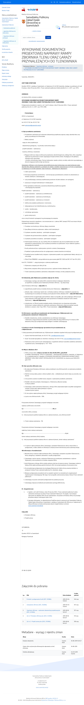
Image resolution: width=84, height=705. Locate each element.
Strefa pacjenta (6, 49)
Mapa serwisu (5, 70)
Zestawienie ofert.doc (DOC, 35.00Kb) (37, 604)
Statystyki (4, 79)
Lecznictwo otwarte (7, 52)
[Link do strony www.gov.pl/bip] (24, 9)
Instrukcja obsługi (6, 76)
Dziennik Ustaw (6, 7)
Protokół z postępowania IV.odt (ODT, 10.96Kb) (39, 599)
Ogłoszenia (5, 46)
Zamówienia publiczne (9, 28)
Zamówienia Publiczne (8, 25)
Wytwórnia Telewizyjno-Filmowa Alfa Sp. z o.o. (53, 700)
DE (57, 2)
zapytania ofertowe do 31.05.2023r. (9, 32)
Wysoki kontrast (76, 2)
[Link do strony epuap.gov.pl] (32, 9)
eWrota (64, 25)
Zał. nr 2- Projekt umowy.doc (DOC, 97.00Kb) (39, 621)
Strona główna (7, 2)
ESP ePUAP (5, 60)
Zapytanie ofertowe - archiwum (9, 37)
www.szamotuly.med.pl (42, 687)
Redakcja (4, 67)
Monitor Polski (5, 10)
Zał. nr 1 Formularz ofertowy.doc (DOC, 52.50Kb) (39, 616)
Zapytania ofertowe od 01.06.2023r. (9, 42)
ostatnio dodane (36, 31)
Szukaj (48, 37)
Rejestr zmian (5, 73)
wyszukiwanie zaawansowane (37, 41)
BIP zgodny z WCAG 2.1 (52, 698)
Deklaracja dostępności (8, 85)
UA (51, 2)
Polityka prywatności (7, 82)
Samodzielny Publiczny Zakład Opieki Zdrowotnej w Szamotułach (10, 19)
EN (54, 2)
